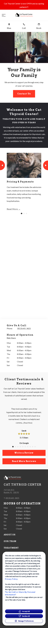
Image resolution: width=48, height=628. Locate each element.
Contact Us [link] (24, 94)
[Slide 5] (22, 446)
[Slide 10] (35, 446)
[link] (24, 15)
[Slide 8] (30, 446)
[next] (45, 165)
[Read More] (28, 423)
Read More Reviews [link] (24, 461)
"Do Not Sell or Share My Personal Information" (20, 593)
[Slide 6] (25, 446)
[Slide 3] (26, 213)
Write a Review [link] (24, 453)
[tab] (12, 338)
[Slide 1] (21, 213)
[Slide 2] (15, 446)
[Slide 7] (27, 446)
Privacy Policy (11, 579)
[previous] (2, 165)
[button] (4, 15)
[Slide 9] (32, 446)
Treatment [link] (11, 548)
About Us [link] (9, 534)
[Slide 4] (20, 446)
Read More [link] (12, 209)
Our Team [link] (10, 541)
